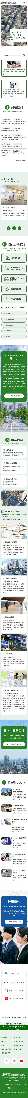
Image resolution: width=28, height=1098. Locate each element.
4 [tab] (11, 55)
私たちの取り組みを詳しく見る (11, 519)
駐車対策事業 (11, 463)
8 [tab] (20, 55)
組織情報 (4, 1037)
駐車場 (3, 1041)
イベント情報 (18, 1041)
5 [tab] (13, 55)
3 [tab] (9, 55)
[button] (23, 2)
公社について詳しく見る (14, 396)
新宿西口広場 (9, 325)
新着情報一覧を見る (21, 160)
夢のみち (8, 336)
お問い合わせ (18, 1049)
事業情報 (17, 1037)
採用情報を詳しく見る (15, 922)
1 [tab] (4, 55)
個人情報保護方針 (7, 1085)
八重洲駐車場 (9, 313)
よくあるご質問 (6, 1049)
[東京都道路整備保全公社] (8, 2)
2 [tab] (6, 55)
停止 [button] (24, 55)
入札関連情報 (9, 331)
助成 (2, 1045)
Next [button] (14, 228)
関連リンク (10, 1088)
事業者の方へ (18, 1045)
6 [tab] (15, 55)
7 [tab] (18, 55)
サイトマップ (19, 1088)
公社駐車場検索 (10, 319)
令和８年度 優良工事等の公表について (11, 146)
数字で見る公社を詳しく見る (15, 744)
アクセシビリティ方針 (20, 1085)
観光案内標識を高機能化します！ (10, 130)
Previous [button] (9, 228)
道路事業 (9, 449)
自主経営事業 (11, 478)
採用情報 (4, 1053)
